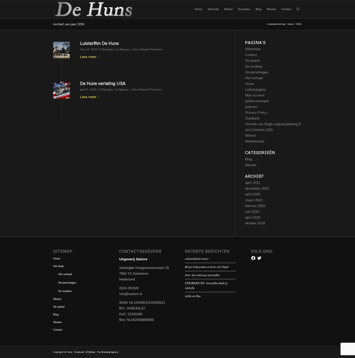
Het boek (58, 266)
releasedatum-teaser (197, 259)
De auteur (252, 61)
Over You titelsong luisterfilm (202, 275)
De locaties (253, 66)
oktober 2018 (255, 223)
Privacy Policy (256, 113)
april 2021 (252, 183)
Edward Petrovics (151, 49)
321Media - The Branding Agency (101, 352)
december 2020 (257, 188)
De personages (256, 72)
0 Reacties (107, 49)
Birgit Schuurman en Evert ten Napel (207, 267)
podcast (251, 107)
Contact (251, 55)
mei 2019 (252, 212)
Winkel (250, 136)
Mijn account (255, 95)
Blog (248, 159)
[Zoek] (298, 9)
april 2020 (252, 194)
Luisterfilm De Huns (99, 43)
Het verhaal (254, 78)
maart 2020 (253, 200)
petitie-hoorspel (257, 101)
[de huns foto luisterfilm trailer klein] (61, 50)
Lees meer (88, 57)
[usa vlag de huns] (61, 90)
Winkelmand (254, 141)
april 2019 (252, 217)
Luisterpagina (255, 90)
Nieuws (124, 49)
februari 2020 (255, 206)
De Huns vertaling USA (103, 83)
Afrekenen (253, 49)
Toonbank (252, 118)
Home (249, 84)
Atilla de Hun (193, 296)
